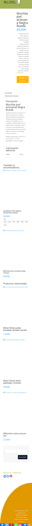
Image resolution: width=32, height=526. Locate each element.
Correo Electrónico (11, 448)
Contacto (21, 521)
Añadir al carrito (22, 79)
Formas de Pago (21, 517)
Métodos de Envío (21, 515)
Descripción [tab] (8, 93)
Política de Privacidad (21, 519)
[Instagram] (11, 476)
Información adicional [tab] (11, 96)
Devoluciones (21, 513)
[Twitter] (7, 476)
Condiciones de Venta (21, 511)
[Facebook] (4, 476)
